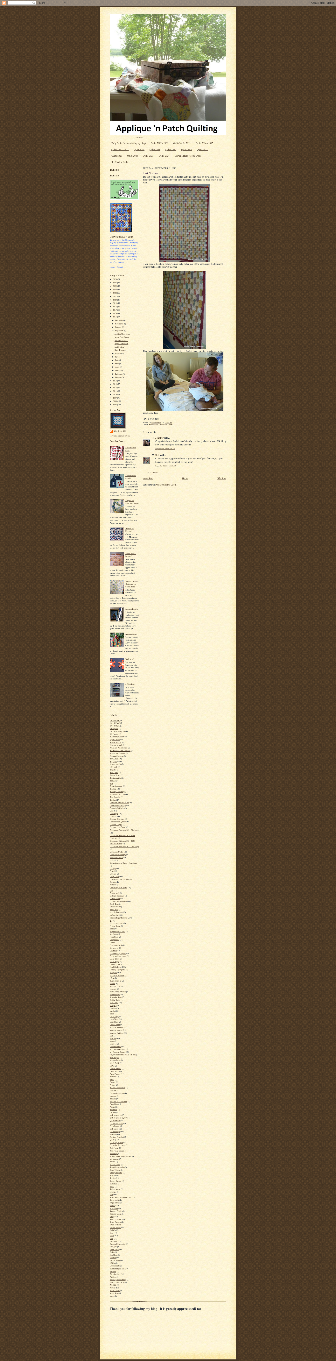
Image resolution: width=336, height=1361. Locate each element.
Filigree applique (116, 923)
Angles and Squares (117, 753)
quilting (113, 1134)
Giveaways (114, 947)
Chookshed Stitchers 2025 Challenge (124, 846)
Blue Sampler (115, 797)
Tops (111, 1238)
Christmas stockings (118, 854)
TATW (112, 1230)
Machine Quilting (116, 1032)
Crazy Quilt (114, 876)
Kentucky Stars (116, 997)
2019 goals (114, 734)
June (117, 360)
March (118, 370)
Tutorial (113, 1257)
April (117, 366)
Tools (112, 1235)
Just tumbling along (122, 333)
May (117, 363)
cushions (113, 884)
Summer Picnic (116, 1211)
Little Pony (114, 1016)
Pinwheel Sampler (117, 1093)
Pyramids (113, 1109)
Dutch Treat (114, 904)
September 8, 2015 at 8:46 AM (165, 448)
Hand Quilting (115, 967)
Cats (111, 810)
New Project (114, 1057)
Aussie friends (115, 764)
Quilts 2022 (202, 149)
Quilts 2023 (116, 155)
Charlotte (113, 816)
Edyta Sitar (114, 909)
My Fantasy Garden (117, 1052)
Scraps (112, 1175)
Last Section (119, 346)
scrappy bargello (116, 1172)
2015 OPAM (115, 725)
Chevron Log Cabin (117, 827)
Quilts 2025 (148, 155)
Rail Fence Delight (117, 1150)
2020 (115, 299)
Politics (113, 1098)
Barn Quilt (114, 772)
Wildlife (113, 1285)
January (118, 377)
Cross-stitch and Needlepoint (121, 879)
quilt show (114, 1128)
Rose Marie (120, 431)
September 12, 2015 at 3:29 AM (165, 466)
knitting (113, 1008)
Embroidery (114, 914)
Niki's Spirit (114, 1063)
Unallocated (114, 1265)
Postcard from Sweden (118, 1101)
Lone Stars (114, 1021)
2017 (115, 309)
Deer (111, 890)
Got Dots (113, 950)
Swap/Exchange (116, 1219)
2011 (115, 391)
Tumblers (113, 1254)
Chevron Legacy (116, 824)
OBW (112, 1065)
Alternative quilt (116, 745)
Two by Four (115, 1260)
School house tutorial (130, 476)
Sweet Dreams (115, 1222)
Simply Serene (115, 1181)
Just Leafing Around (118, 991)
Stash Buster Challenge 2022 (121, 1197)
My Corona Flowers (117, 1049)
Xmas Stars (114, 1293)
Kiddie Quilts (115, 999)
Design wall (114, 893)
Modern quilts (115, 1046)
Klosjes (113, 1005)
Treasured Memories (117, 1244)
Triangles (113, 1246)
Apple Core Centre (122, 337)
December (119, 320)
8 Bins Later (130, 684)
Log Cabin (114, 1019)
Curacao (113, 882)
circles (112, 860)
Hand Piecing (115, 964)
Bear (111, 783)
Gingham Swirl (116, 945)
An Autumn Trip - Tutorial (120, 750)
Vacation (113, 1271)
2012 (115, 387)
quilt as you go (116, 1115)
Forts (112, 928)
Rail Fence (114, 1147)
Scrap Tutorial (115, 1169)
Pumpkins (114, 1104)
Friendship (114, 936)
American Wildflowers (118, 747)
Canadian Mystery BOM (119, 802)
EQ (111, 920)
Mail (111, 1035)
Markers (113, 1038)
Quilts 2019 (155, 149)
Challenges (114, 813)
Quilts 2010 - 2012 (182, 143)
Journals (113, 989)
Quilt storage (115, 1131)
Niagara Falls (115, 1060)
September (119, 330)
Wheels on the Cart (117, 1282)
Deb (157, 455)
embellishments (116, 912)
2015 (115, 316)
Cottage (113, 868)
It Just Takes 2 (115, 980)
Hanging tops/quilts (117, 969)
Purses (112, 1106)
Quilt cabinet (115, 1120)
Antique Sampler (116, 756)
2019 (115, 303)
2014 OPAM (115, 723)
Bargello (113, 769)
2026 (115, 279)
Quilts (112, 1139)
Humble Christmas (117, 975)
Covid (112, 871)
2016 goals (114, 728)
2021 (115, 296)
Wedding (113, 1276)
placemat (113, 1096)
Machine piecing (116, 1030)
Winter (112, 1287)
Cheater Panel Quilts (118, 821)
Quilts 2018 (139, 149)
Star (111, 1194)
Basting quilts (115, 777)
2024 (115, 286)
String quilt (114, 1200)
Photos (112, 1082)
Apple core (114, 758)
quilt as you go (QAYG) (119, 1117)
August (118, 353)
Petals (112, 1079)
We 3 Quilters (115, 1274)
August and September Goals (132, 502)
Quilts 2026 (164, 155)
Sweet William (115, 1224)
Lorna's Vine (115, 1024)
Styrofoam (114, 1208)
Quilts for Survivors (117, 1145)
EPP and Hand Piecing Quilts (188, 155)
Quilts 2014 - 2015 (204, 143)
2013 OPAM (115, 720)
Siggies (113, 1178)
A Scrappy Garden (117, 736)
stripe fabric (114, 1202)
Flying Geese (115, 926)
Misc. (112, 1043)
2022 (115, 292)
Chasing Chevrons (117, 819)
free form (113, 934)
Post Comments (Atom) (166, 484)
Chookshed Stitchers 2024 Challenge (124, 830)
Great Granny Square (118, 953)
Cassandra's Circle (117, 808)
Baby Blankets (120, 350)
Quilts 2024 (132, 155)
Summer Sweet (116, 1213)
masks (112, 1041)
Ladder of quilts (131, 608)
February (118, 373)
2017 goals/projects (117, 731)
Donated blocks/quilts (118, 901)
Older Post (221, 478)
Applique (113, 761)
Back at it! (129, 659)
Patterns (113, 1076)
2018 (115, 306)
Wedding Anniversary (118, 1279)
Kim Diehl (114, 1002)
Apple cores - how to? (130, 554)
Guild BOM (114, 958)
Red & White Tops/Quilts (120, 1156)
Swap (112, 1216)
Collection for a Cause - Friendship (123, 862)
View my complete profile (120, 435)
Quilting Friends (116, 1137)
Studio (112, 1205)
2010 (115, 394)
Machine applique (116, 1027)
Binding (113, 788)
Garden (112, 942)
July (117, 356)
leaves (112, 1013)
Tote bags (113, 1241)
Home (185, 478)
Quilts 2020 (170, 149)
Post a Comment (152, 472)
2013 (115, 384)
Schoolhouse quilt (117, 1167)
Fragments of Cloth (117, 931)
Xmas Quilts (115, 1290)
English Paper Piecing (118, 917)
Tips (111, 1232)
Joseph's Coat (115, 986)
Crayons (113, 873)
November (119, 323)
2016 (115, 313)
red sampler (114, 1159)
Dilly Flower (115, 898)
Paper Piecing (115, 1074)
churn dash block (116, 857)
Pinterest (113, 1090)
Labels (112, 1011)
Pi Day (112, 1084)
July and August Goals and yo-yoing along (131, 584)
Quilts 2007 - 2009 (159, 143)
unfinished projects (117, 1268)
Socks (112, 1186)
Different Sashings (117, 895)
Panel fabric (114, 1071)
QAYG (112, 1112)
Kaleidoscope (115, 994)
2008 (115, 401)
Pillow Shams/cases (117, 1087)
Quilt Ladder (115, 1126)
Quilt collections (116, 1123)
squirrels (113, 1191)
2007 (115, 404)
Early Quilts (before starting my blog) (128, 143)
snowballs (113, 1183)
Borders (113, 799)
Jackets (112, 983)
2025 (115, 282)
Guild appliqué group (118, 956)
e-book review (115, 906)
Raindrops (114, 1153)
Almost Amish (115, 742)
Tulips (112, 1252)
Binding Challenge (117, 791)
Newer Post (148, 478)
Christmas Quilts (116, 851)
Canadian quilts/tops (118, 805)
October (118, 327)
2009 (115, 397)
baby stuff (113, 766)
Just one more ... (121, 340)
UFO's (112, 1263)
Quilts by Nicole (116, 1142)
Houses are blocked (129, 529)
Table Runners (115, 1227)
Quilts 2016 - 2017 (120, 149)
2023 (115, 289)
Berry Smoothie (116, 786)
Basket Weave (115, 775)
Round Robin (115, 1164)
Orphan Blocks (115, 1068)
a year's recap (115, 739)
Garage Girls (114, 939)
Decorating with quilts (118, 887)
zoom (112, 1296)
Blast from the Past (117, 794)
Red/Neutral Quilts (119, 161)
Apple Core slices (121, 343)
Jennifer (159, 437)
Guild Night (114, 961)
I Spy (112, 978)
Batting (113, 780)
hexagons (113, 972)
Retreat (112, 1161)
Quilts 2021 (186, 149)
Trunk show (114, 1249)
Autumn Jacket (131, 634)
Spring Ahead (115, 1189)
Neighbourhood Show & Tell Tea (123, 1054)
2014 (115, 380)
